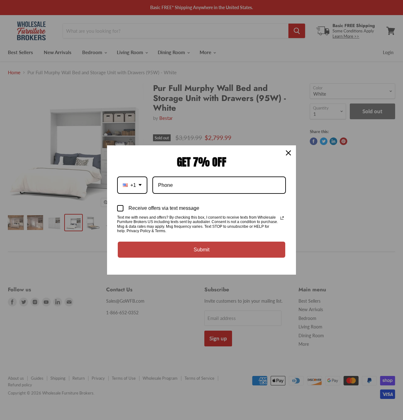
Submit (201, 249)
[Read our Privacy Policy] (282, 218)
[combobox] (132, 185)
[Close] (288, 152)
